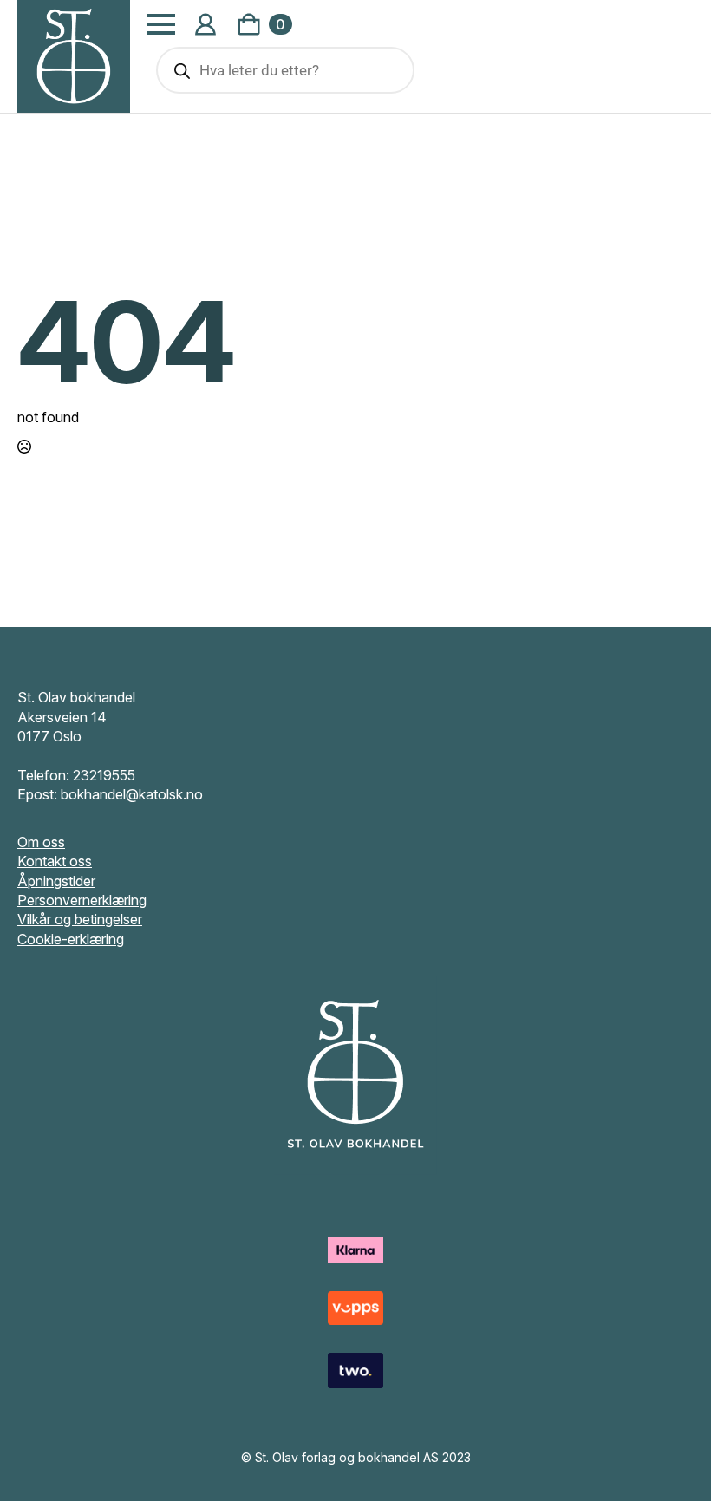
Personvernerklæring (82, 900)
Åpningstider (56, 881)
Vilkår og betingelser (79, 919)
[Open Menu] (161, 24)
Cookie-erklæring (70, 939)
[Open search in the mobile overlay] (285, 70)
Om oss (41, 842)
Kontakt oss (54, 861)
